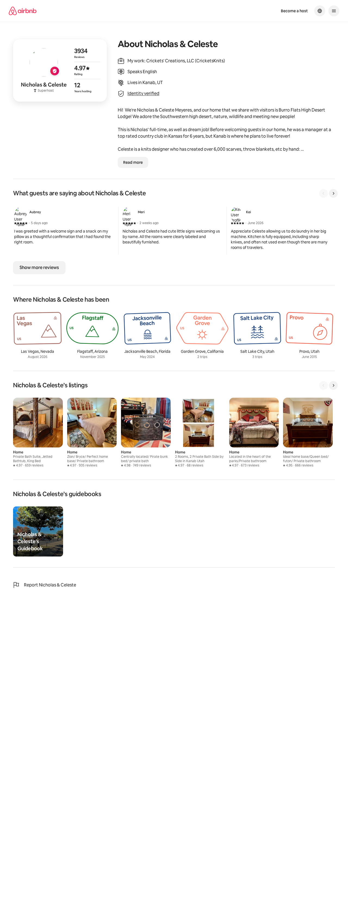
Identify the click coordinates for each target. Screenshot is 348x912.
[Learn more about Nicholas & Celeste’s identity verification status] (60, 70)
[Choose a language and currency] (319, 10)
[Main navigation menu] (333, 10)
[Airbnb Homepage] (22, 11)
